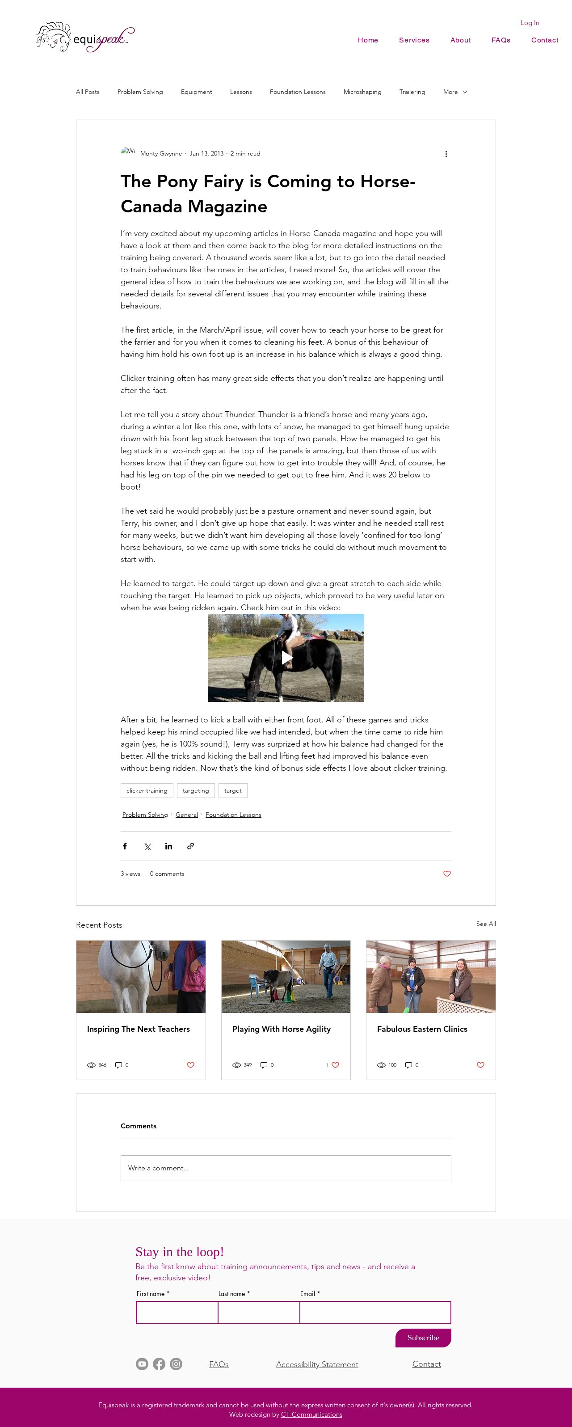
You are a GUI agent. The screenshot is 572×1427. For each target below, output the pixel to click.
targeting (196, 790)
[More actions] (446, 153)
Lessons (241, 92)
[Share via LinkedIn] (168, 846)
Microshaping (363, 92)
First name (150, 1294)
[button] (461, 40)
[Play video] (286, 658)
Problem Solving (140, 92)
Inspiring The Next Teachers (138, 1029)
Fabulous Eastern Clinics (422, 1029)
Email (307, 1294)
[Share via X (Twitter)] (147, 846)
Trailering (412, 92)
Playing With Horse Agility (281, 1029)
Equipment (196, 92)
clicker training (147, 790)
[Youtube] (142, 1364)
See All (486, 924)
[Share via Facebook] (125, 846)
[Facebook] (159, 1364)
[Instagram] (176, 1364)
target (233, 790)
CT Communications (311, 1414)
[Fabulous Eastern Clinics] (431, 977)
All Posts (88, 92)
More (450, 92)
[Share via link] (190, 846)
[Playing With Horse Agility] (286, 977)
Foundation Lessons (298, 92)
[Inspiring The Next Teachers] (141, 977)
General (187, 815)
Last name (232, 1294)
